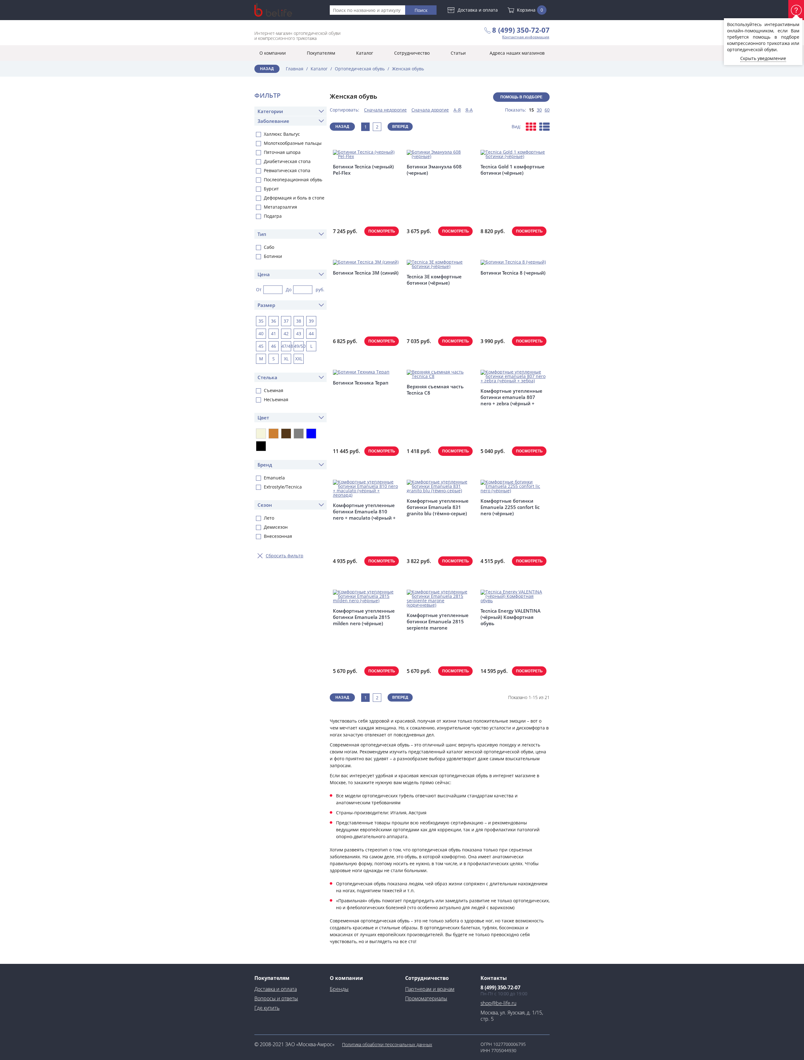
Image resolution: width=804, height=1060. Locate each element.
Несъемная (276, 399)
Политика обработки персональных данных (387, 1044)
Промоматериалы (426, 998)
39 (311, 321)
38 (298, 321)
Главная (294, 69)
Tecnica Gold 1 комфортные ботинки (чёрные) (513, 169)
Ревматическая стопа (287, 170)
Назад (267, 69)
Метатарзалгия (280, 207)
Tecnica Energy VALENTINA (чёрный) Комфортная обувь (511, 617)
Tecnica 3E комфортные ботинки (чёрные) (434, 279)
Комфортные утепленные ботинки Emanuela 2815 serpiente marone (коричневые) (438, 621)
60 (547, 110)
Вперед (400, 126)
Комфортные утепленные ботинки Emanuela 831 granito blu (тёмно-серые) (438, 507)
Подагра (273, 216)
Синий (311, 434)
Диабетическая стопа (287, 161)
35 (260, 321)
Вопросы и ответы (276, 998)
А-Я (457, 110)
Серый (299, 434)
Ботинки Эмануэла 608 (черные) (434, 169)
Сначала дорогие (430, 110)
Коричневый (286, 434)
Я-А (469, 110)
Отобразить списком (544, 127)
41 (273, 333)
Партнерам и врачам (429, 989)
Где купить (267, 1007)
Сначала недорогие (385, 110)
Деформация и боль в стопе (294, 198)
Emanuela (274, 478)
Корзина (530, 10)
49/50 (299, 346)
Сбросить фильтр (284, 556)
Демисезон (276, 527)
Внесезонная (278, 536)
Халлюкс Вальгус (282, 134)
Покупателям (321, 53)
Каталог (364, 53)
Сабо (269, 247)
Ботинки (273, 256)
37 (286, 321)
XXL (298, 359)
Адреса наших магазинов (517, 53)
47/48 (286, 346)
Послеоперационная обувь (293, 180)
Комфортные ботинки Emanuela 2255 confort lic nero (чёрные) (510, 507)
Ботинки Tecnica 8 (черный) (513, 273)
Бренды (339, 989)
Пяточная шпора (282, 152)
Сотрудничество (412, 53)
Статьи (458, 53)
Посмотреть (381, 231)
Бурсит (271, 189)
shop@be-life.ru (498, 1003)
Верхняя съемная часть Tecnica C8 (435, 389)
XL (286, 359)
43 (298, 333)
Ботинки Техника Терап (360, 383)
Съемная (273, 390)
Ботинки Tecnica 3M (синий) (366, 273)
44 (311, 333)
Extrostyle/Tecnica (283, 487)
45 (260, 346)
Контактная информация (525, 37)
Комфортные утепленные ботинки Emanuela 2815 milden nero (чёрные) (364, 617)
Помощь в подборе (521, 97)
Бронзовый (274, 434)
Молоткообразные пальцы (293, 143)
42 (286, 333)
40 (260, 333)
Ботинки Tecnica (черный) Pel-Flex (363, 169)
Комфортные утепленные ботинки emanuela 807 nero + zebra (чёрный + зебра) (511, 397)
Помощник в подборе (796, 10)
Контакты (494, 978)
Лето (269, 518)
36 (273, 321)
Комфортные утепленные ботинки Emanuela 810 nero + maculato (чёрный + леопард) (364, 511)
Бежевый (261, 434)
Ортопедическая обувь (360, 69)
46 (273, 346)
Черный (261, 446)
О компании (272, 53)
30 (539, 110)
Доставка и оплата (478, 10)
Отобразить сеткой (531, 127)
